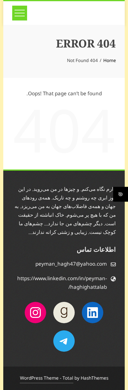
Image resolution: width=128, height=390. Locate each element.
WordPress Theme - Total (46, 378)
